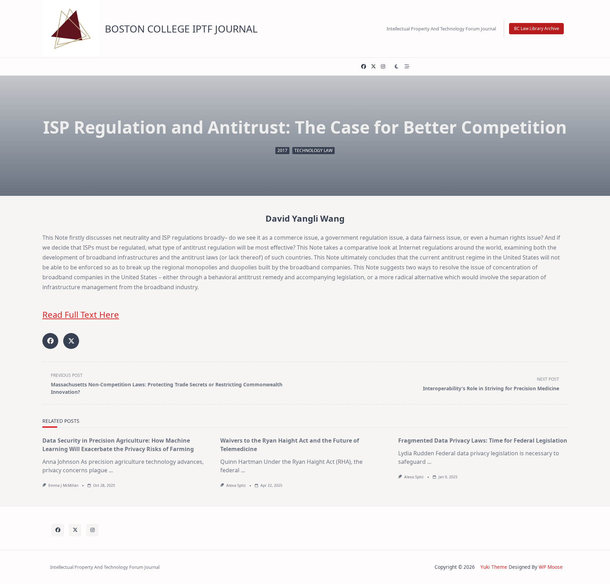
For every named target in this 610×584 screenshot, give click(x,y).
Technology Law (313, 150)
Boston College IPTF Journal (181, 28)
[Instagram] (383, 67)
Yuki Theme (493, 566)
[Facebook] (363, 67)
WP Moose (551, 566)
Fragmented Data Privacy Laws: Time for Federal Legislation (482, 440)
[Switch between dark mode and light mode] (397, 66)
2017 (282, 150)
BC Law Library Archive (536, 28)
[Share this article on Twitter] (71, 341)
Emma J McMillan (63, 485)
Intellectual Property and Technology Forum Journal (441, 28)
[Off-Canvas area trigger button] (407, 66)
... (111, 470)
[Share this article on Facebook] (50, 341)
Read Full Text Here (80, 314)
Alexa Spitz (236, 485)
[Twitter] (373, 67)
